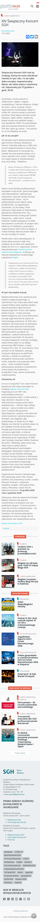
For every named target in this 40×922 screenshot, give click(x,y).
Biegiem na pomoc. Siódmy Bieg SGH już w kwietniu (28, 581)
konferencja (9, 862)
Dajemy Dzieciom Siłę (19, 389)
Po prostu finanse (11, 876)
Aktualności (24, 599)
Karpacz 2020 (21, 879)
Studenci (23, 544)
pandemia (8, 852)
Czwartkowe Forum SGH (14, 869)
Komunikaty (24, 671)
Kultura (6, 528)
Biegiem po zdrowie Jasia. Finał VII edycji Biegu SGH (28, 565)
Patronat (11, 840)
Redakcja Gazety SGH (15, 835)
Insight (19, 862)
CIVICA (26, 858)
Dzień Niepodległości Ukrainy (25, 604)
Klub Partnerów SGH (12, 855)
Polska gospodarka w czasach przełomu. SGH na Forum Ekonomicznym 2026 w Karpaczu (28, 660)
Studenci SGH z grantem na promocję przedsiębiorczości (27, 550)
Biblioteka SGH (29, 865)
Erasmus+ (8, 882)
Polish (38, 2)
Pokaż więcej (20, 753)
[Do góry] (34, 916)
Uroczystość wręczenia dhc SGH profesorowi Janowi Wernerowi (27, 720)
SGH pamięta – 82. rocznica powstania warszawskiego (27, 704)
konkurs (28, 862)
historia (18, 882)
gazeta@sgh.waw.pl (16, 794)
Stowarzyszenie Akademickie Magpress (17, 250)
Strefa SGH (8, 879)
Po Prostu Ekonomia (12, 858)
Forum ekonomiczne (12, 865)
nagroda (28, 872)
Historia (23, 699)
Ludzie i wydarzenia (11, 16)
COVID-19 (19, 852)
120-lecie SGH (9, 872)
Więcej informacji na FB (12, 523)
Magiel (15, 257)
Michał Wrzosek (8, 31)
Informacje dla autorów (16, 822)
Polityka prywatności (20, 911)
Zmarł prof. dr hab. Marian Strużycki (27, 675)
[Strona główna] (10, 6)
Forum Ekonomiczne (28, 634)
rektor (20, 872)
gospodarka (26, 876)
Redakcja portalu (14, 820)
